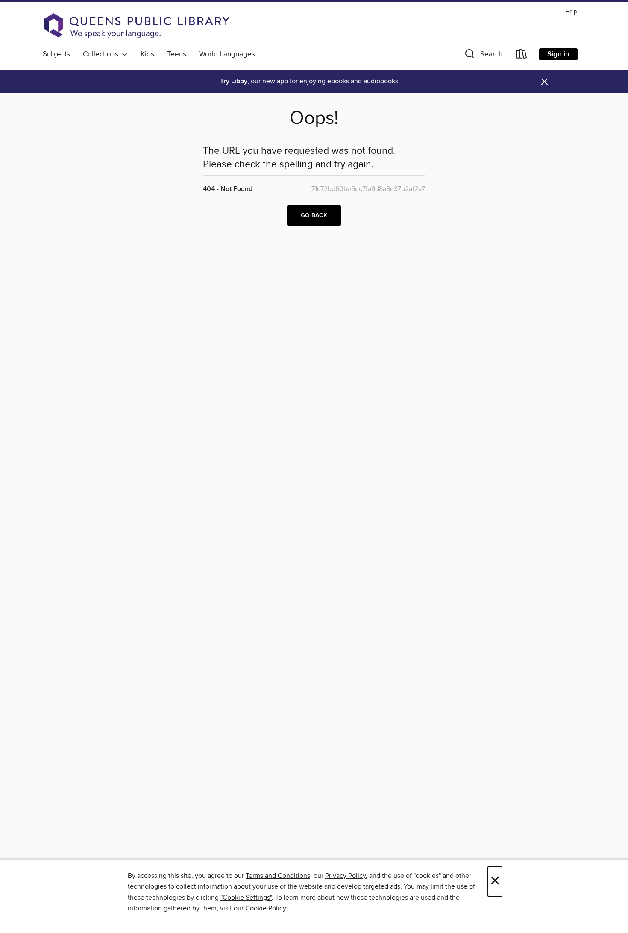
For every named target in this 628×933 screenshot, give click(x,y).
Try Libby (233, 81)
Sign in (558, 54)
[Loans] (521, 55)
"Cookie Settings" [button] (246, 897)
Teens (176, 54)
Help (571, 12)
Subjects (56, 54)
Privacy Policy (345, 875)
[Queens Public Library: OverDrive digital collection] (136, 25)
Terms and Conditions (278, 875)
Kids (147, 54)
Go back (314, 215)
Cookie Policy (265, 908)
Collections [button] (102, 54)
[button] (483, 55)
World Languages (227, 54)
